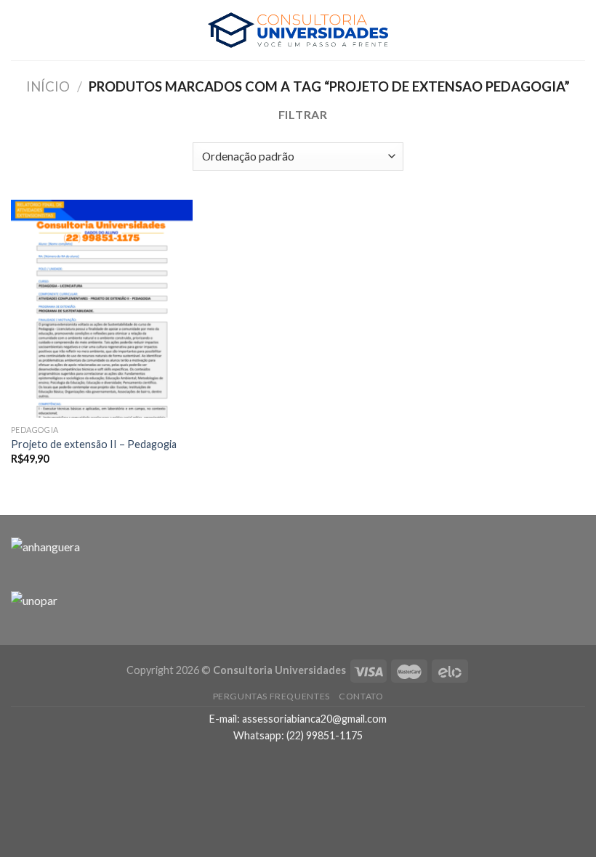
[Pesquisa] (579, 30)
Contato (361, 696)
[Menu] (19, 30)
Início (48, 86)
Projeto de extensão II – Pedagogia (94, 444)
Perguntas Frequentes (271, 696)
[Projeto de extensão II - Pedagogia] (102, 309)
